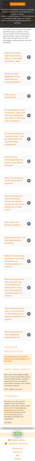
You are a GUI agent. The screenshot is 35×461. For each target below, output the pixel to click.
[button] (17, 57)
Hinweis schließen (17, 4)
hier (32, 20)
